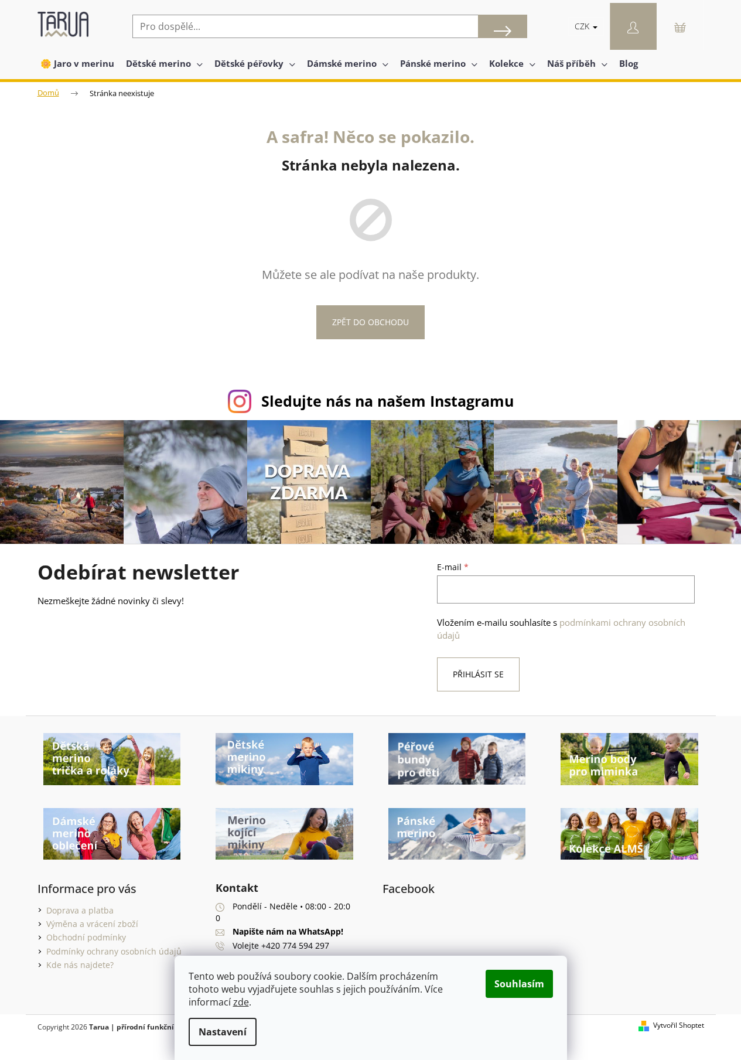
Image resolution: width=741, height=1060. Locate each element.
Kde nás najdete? (80, 964)
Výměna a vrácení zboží (92, 923)
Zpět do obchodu (370, 322)
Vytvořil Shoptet (678, 1025)
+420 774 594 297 (295, 945)
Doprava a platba (80, 910)
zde (241, 1002)
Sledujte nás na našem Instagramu (387, 401)
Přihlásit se (478, 674)
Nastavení (223, 1031)
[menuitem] (77, 63)
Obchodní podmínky (86, 937)
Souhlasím (519, 983)
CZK (583, 26)
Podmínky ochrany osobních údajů (114, 951)
